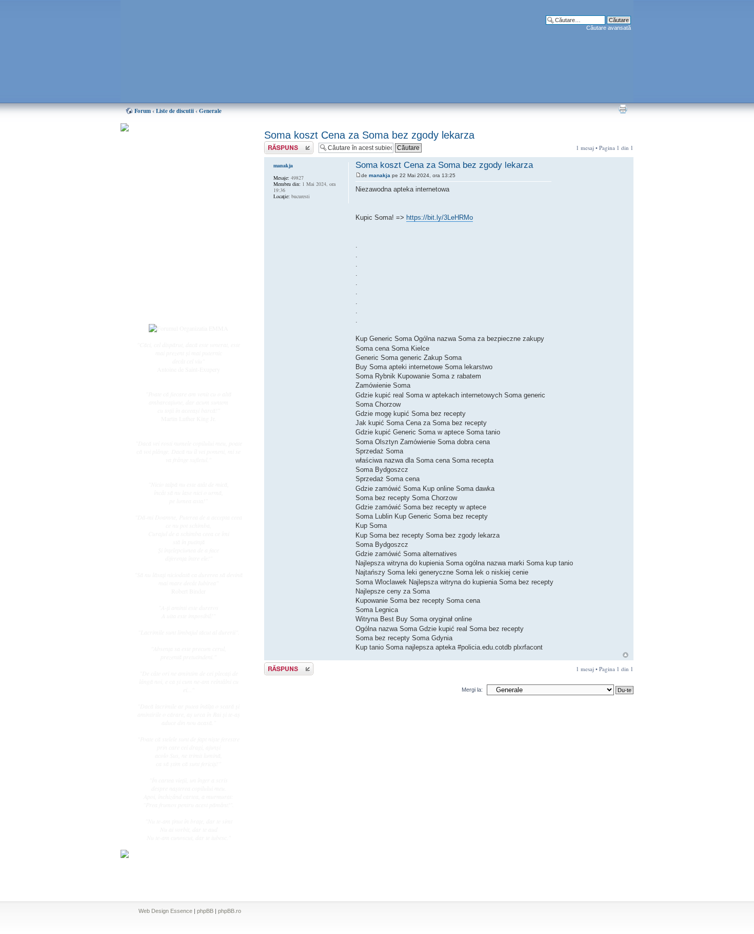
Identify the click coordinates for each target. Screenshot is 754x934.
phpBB (205, 911)
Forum (142, 111)
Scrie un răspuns (283, 145)
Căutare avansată (608, 28)
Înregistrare (169, 296)
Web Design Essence (165, 911)
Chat (160, 202)
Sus (625, 655)
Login (162, 307)
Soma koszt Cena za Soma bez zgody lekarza (369, 135)
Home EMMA (173, 179)
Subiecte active (173, 232)
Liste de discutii (175, 111)
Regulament (169, 266)
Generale (210, 111)
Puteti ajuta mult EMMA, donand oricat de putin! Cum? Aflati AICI (183, 145)
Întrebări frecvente (177, 255)
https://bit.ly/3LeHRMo (439, 217)
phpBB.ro (229, 911)
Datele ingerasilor (176, 243)
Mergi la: (472, 690)
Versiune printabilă (622, 108)
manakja (379, 175)
